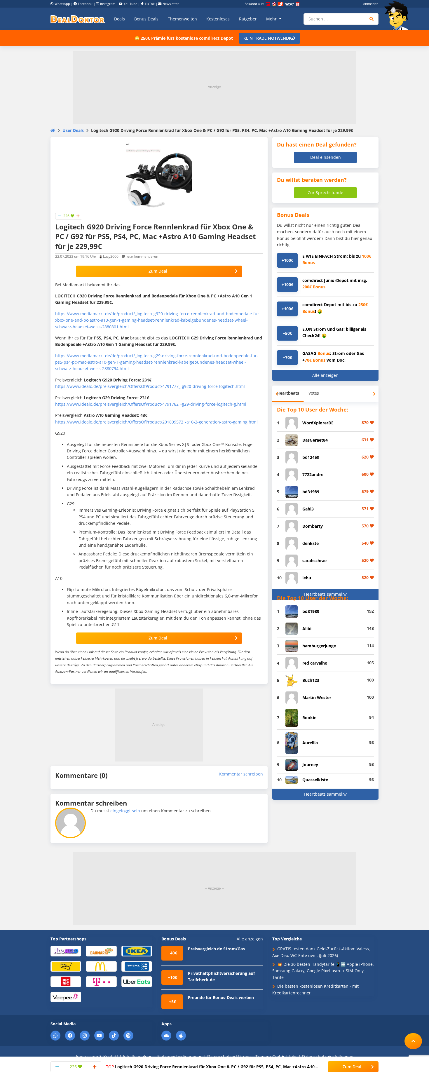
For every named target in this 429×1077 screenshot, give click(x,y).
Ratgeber (248, 19)
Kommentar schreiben (241, 774)
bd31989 (310, 491)
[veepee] (66, 996)
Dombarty (312, 526)
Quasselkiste (315, 780)
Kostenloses (218, 19)
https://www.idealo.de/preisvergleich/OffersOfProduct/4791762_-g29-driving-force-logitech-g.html (150, 404)
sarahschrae (314, 560)
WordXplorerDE (318, 423)
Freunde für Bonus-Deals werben (221, 997)
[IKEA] (137, 950)
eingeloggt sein (125, 810)
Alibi (306, 628)
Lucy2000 (110, 256)
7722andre (312, 474)
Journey (310, 764)
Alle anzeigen (325, 375)
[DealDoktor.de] (77, 19)
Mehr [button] (272, 19)
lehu (306, 578)
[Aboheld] (66, 950)
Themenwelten (182, 19)
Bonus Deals (146, 19)
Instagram (107, 3)
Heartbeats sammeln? (325, 594)
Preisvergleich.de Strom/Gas (216, 948)
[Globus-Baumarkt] (101, 950)
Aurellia (310, 742)
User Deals (73, 130)
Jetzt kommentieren (142, 256)
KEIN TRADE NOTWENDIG (268, 38)
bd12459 (310, 457)
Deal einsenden (325, 157)
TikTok (150, 3)
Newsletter (171, 3)
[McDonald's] (101, 965)
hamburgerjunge (319, 646)
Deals (119, 19)
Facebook (85, 3)
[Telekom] (101, 981)
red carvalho (314, 663)
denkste (310, 543)
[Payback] (137, 965)
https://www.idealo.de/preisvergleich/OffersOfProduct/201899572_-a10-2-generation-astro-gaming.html (156, 422)
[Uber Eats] (137, 981)
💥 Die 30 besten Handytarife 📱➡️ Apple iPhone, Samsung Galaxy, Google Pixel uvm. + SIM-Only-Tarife (323, 970)
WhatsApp (62, 3)
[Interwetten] (66, 965)
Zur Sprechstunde (325, 192)
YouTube (130, 3)
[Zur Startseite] (398, 15)
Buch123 (310, 680)
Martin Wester (316, 697)
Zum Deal (158, 271)
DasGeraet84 (315, 440)
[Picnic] (66, 981)
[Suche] (372, 19)
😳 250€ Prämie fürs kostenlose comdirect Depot (184, 38)
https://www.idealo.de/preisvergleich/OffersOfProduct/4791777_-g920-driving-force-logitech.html (150, 386)
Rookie (309, 717)
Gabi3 (308, 509)
